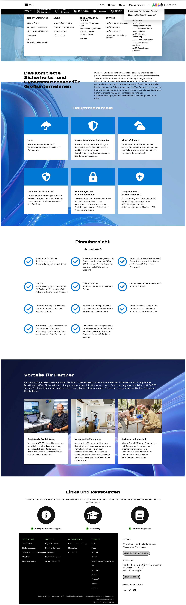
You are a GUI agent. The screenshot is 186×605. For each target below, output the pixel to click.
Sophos (94, 588)
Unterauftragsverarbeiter (48, 596)
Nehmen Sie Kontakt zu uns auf (142, 15)
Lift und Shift (59, 35)
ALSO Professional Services (140, 44)
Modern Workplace (37, 18)
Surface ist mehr (113, 31)
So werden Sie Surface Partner (116, 36)
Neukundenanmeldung (77, 543)
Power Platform (87, 35)
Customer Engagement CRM (90, 24)
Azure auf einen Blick (63, 23)
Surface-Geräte (113, 27)
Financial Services (52, 548)
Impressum (110, 596)
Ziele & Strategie (29, 561)
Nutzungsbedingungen (105, 599)
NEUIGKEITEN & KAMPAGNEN (46, 11)
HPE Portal (95, 570)
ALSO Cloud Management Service (141, 24)
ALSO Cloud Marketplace (83, 11)
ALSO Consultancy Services (140, 49)
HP (92, 566)
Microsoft (95, 579)
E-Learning (102, 11)
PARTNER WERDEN (118, 11)
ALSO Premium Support (142, 40)
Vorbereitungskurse (141, 528)
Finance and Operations (90, 29)
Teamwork (31, 35)
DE (148, 5)
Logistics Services (53, 557)
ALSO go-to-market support (48, 528)
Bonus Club (73, 552)
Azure (57, 18)
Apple (93, 543)
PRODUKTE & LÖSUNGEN (65, 11)
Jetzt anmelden (131, 577)
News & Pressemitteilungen (33, 552)
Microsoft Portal (28, 11)
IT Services (50, 552)
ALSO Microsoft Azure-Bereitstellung (142, 30)
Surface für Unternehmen (117, 23)
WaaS (29, 39)
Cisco (93, 548)
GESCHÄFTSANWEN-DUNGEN (89, 19)
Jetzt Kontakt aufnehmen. (136, 553)
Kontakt (101, 5)
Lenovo (94, 575)
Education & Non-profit (37, 42)
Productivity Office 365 (37, 27)
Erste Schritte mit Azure (64, 27)
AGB (62, 596)
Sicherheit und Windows (37, 31)
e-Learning (95, 528)
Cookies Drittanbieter (75, 596)
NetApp (94, 583)
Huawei (94, 557)
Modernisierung (60, 31)
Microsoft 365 (33, 23)
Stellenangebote (29, 548)
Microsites (72, 548)
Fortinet (94, 552)
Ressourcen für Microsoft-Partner (142, 11)
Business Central (87, 32)
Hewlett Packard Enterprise (102, 561)
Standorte (26, 557)
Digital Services (51, 543)
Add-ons (83, 39)
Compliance (27, 543)
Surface (110, 18)
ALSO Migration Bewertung (139, 35)
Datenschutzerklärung (95, 596)
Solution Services (52, 561)
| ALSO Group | (170, 5)
